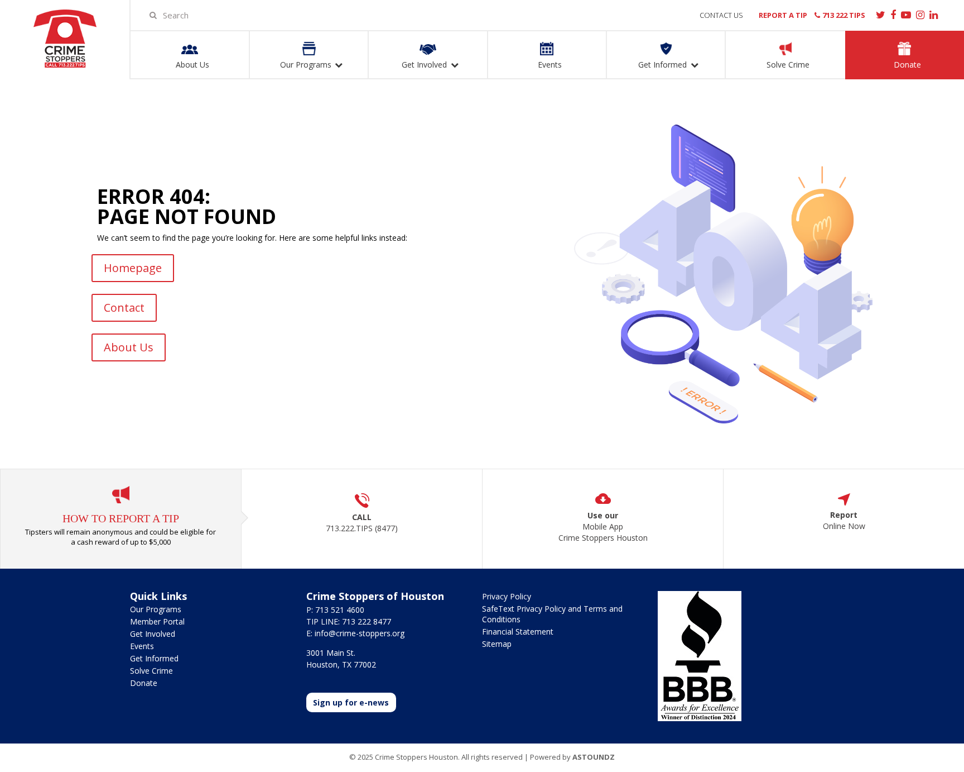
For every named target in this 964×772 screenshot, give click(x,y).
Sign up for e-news (351, 702)
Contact (124, 307)
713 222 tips (843, 15)
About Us (128, 347)
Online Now (844, 526)
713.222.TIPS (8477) (362, 528)
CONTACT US (721, 15)
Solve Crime (151, 670)
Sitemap (497, 643)
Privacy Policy (506, 596)
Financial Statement (517, 631)
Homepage (133, 267)
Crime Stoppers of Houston (64, 38)
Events (142, 646)
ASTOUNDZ (593, 757)
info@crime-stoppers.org (359, 633)
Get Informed (154, 658)
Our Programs (155, 609)
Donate (143, 683)
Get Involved (152, 633)
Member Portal (157, 621)
